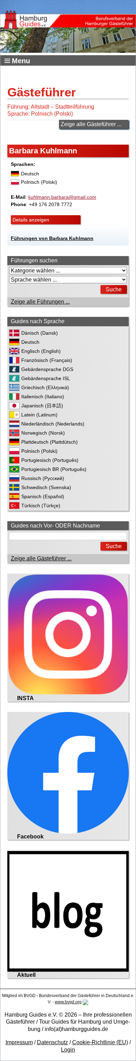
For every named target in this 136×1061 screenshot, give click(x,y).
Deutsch (30, 342)
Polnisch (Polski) (39, 451)
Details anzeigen (31, 220)
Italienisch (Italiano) (42, 396)
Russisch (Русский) (42, 478)
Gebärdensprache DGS (47, 369)
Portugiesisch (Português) (49, 460)
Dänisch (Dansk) (39, 333)
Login (68, 1050)
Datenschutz (52, 1042)
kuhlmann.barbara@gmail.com (62, 197)
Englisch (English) (41, 351)
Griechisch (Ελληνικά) (45, 387)
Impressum (19, 1042)
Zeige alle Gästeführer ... (91, 124)
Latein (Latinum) (39, 414)
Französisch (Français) (46, 360)
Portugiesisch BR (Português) (53, 469)
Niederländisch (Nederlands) (52, 424)
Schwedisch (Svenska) (46, 487)
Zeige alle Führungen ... (40, 302)
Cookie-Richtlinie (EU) (100, 1042)
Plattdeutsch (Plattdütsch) (49, 442)
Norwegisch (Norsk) (43, 433)
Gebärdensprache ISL (45, 378)
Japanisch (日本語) (42, 405)
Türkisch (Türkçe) (40, 505)
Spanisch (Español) (42, 496)
